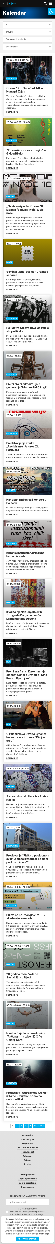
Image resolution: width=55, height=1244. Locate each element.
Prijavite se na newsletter (27, 1196)
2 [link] (16, 1126)
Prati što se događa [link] (27, 1147)
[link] (51, 11)
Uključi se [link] (27, 1143)
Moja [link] (9, 3)
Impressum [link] (27, 1187)
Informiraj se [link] (27, 1139)
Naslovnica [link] (28, 1135)
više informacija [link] (41, 1233)
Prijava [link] (27, 1160)
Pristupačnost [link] (27, 1174)
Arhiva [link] (27, 1164)
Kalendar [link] (28, 1156)
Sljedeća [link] (39, 1126)
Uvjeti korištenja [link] (27, 1183)
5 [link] (30, 1126)
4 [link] (25, 1126)
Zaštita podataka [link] (27, 1178)
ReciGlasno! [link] (27, 1152)
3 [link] (21, 1126)
